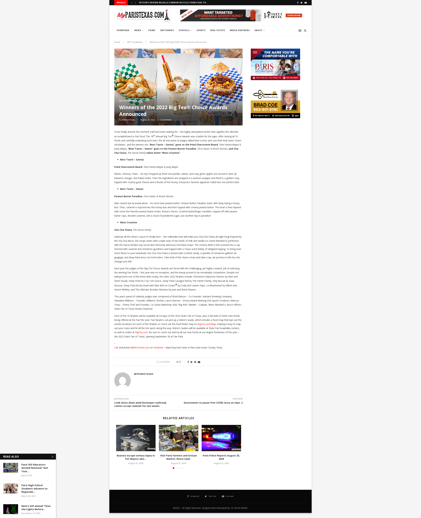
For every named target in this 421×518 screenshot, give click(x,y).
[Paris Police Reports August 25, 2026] (221, 438)
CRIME (151, 30)
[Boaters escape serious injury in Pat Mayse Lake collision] (136, 438)
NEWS (137, 30)
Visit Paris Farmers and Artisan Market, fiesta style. (178, 457)
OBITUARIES (167, 30)
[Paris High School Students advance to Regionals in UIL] (10, 488)
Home (117, 42)
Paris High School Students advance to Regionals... (34, 489)
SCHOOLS (184, 30)
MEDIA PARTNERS (240, 30)
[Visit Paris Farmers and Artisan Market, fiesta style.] (178, 438)
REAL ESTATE (217, 30)
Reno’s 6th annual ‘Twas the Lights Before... (36, 507)
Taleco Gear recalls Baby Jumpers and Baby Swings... (173, 2)
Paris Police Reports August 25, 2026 (221, 457)
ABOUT (258, 30)
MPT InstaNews (135, 42)
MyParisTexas (128, 119)
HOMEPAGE (123, 30)
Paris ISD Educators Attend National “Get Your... (34, 468)
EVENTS (201, 30)
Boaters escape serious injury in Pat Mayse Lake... (136, 457)
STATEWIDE (144, 101)
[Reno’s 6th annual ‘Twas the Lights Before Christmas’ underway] (10, 509)
